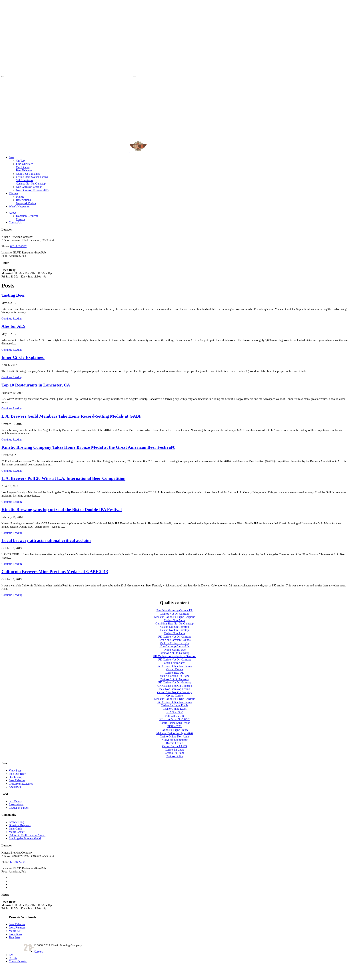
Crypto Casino (174, 695)
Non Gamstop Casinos (29, 186)
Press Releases (17, 927)
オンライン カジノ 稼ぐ (174, 719)
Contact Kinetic (18, 961)
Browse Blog (16, 822)
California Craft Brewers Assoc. (27, 835)
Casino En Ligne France (174, 729)
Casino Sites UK (174, 672)
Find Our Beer (24, 163)
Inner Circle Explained (23, 357)
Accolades (15, 786)
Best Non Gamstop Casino (174, 689)
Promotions (15, 934)
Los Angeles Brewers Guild (25, 838)
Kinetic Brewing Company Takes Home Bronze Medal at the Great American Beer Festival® (88, 447)
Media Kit (14, 930)
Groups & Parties (26, 203)
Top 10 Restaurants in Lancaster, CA (35, 385)
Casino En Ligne (174, 749)
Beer (11, 157)
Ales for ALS (13, 326)
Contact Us (15, 222)
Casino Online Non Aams (174, 736)
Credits (13, 958)
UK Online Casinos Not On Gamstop (174, 656)
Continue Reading (11, 318)
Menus (20, 196)
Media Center (16, 831)
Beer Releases (24, 170)
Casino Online (174, 669)
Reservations (23, 199)
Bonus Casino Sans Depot (174, 722)
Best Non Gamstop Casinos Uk (175, 610)
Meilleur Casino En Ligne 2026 (174, 733)
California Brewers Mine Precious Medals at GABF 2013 (54, 571)
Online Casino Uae (175, 649)
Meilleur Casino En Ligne (174, 643)
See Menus (15, 801)
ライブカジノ (174, 712)
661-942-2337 (18, 246)
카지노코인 (174, 726)
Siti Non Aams (24, 180)
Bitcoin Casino (174, 743)
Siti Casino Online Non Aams (174, 666)
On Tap (20, 160)
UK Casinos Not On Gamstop (174, 685)
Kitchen (13, 193)
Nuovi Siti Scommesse (175, 739)
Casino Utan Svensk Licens (32, 176)
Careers (20, 219)
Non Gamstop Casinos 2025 (32, 190)
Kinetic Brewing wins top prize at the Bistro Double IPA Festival (61, 509)
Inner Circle (15, 828)
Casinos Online (174, 756)
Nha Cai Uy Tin (174, 715)
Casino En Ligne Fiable (174, 705)
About (12, 212)
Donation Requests (27, 215)
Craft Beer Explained (28, 173)
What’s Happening (19, 206)
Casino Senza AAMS (174, 746)
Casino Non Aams (174, 620)
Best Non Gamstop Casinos (174, 639)
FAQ (12, 954)
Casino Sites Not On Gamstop (174, 692)
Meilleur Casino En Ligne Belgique (174, 616)
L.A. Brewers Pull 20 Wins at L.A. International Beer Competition (63, 478)
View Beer (15, 770)
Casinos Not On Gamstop (31, 183)
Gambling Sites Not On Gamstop (174, 623)
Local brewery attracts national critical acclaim (46, 540)
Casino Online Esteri (174, 708)
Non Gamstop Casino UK (175, 646)
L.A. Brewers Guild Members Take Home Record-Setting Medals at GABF (71, 416)
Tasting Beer (13, 295)
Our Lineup (22, 167)
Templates (14, 937)
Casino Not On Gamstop (174, 626)
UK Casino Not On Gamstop (174, 636)
